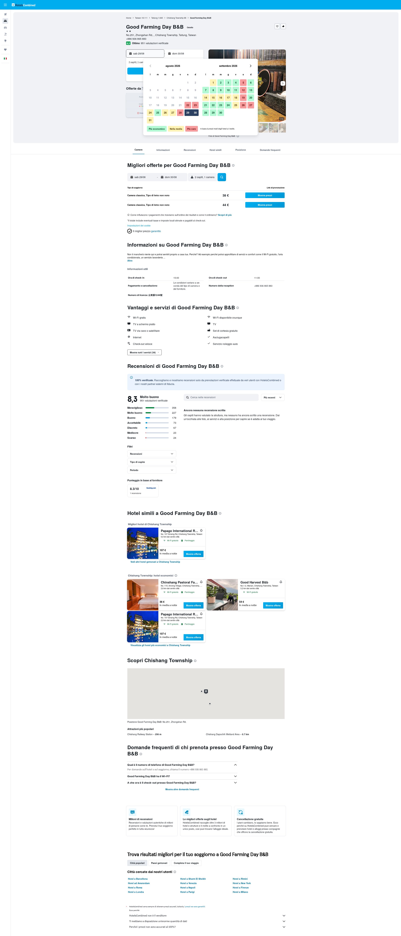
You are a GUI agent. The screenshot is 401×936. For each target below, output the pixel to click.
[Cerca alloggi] (5, 21)
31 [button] (150, 120)
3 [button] (150, 90)
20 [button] (172, 105)
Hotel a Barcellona (138, 878)
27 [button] (172, 112)
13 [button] (172, 97)
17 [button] (150, 105)
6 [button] (173, 90)
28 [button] (180, 112)
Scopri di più (225, 214)
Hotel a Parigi (187, 891)
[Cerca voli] (5, 14)
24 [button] (150, 112)
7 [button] (180, 90)
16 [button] (195, 97)
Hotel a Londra (136, 891)
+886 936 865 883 (136, 39)
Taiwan (138, 17)
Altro (130, 260)
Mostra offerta (193, 553)
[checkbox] (143, 490)
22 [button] (187, 105)
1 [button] (188, 82)
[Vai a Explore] (5, 41)
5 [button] (165, 90)
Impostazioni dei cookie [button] (139, 225)
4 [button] (158, 90)
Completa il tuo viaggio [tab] (186, 862)
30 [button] (195, 112)
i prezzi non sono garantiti (194, 906)
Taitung (154, 17)
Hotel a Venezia (188, 883)
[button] (5, 4)
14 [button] (180, 97)
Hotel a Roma (135, 887)
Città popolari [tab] (137, 862)
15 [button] (187, 97)
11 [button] (157, 97)
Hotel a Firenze (241, 887)
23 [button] (195, 105)
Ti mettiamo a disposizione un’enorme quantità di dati (158, 921)
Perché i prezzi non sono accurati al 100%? (152, 926)
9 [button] (195, 90)
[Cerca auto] (5, 27)
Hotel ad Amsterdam (139, 883)
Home (128, 17)
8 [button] (188, 90)
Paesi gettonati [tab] (159, 862)
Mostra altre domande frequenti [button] (182, 789)
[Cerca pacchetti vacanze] (5, 34)
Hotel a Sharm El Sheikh (193, 878)
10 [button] (150, 97)
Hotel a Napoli (187, 887)
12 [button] (165, 97)
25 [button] (157, 112)
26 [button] (165, 112)
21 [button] (180, 105)
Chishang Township (175, 17)
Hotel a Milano (240, 891)
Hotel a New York (242, 883)
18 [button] (157, 105)
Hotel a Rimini (240, 878)
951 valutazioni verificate (154, 43)
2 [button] (195, 82)
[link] (155, 562)
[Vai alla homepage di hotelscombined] (23, 4)
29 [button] (187, 112)
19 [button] (165, 105)
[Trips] (5, 49)
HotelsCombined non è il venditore (148, 915)
